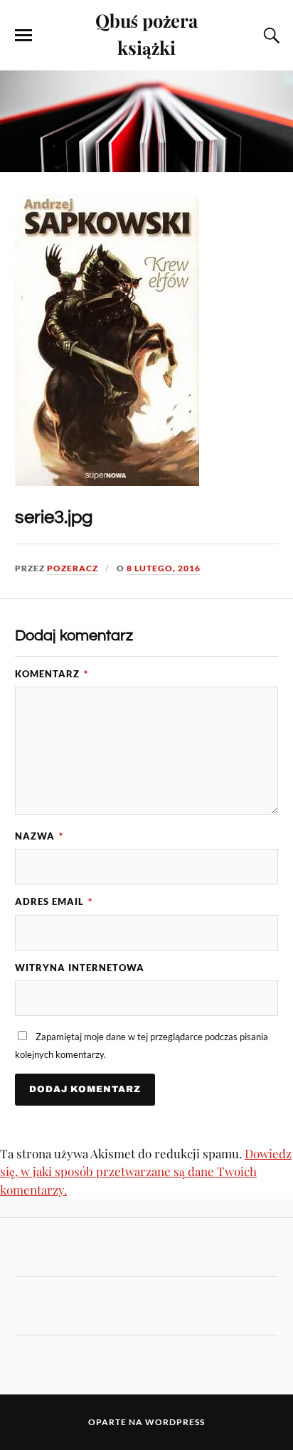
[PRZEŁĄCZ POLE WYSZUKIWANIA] (269, 35)
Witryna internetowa (79, 967)
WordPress (175, 1422)
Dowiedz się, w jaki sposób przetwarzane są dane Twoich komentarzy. (146, 1171)
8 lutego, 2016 (164, 568)
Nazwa (39, 836)
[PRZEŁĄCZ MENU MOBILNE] (23, 35)
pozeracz (72, 568)
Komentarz (51, 673)
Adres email (53, 901)
